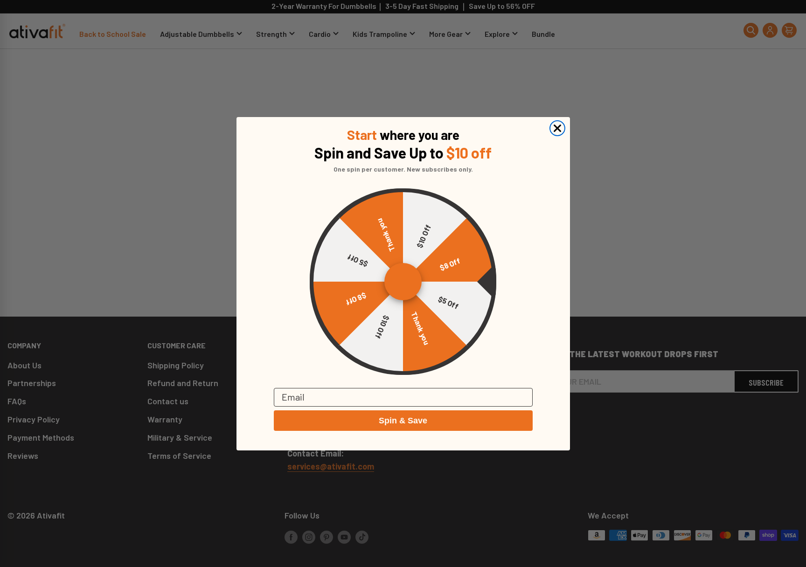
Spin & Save (403, 420)
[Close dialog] (557, 128)
